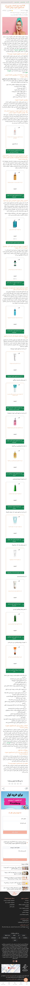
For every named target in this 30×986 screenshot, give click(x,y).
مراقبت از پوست (16, 2)
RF (18, 935)
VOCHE (23, 935)
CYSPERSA (25, 938)
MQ (19, 938)
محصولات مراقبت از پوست (9, 900)
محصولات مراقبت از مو (9, 902)
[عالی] (20, 783)
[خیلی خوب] (17, 783)
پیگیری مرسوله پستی (24, 914)
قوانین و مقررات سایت (24, 908)
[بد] (9, 783)
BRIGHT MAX (7, 935)
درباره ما (27, 900)
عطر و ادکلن (12, 906)
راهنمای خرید (26, 910)
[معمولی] (12, 783)
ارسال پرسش (15, 859)
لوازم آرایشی (11, 904)
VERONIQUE (13, 938)
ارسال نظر (15, 832)
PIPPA (15, 940)
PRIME (14, 935)
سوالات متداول (25, 912)
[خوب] (15, 783)
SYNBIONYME (5, 938)
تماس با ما (26, 902)
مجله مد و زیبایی (22, 2)
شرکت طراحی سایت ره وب (11, 979)
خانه (27, 2)
